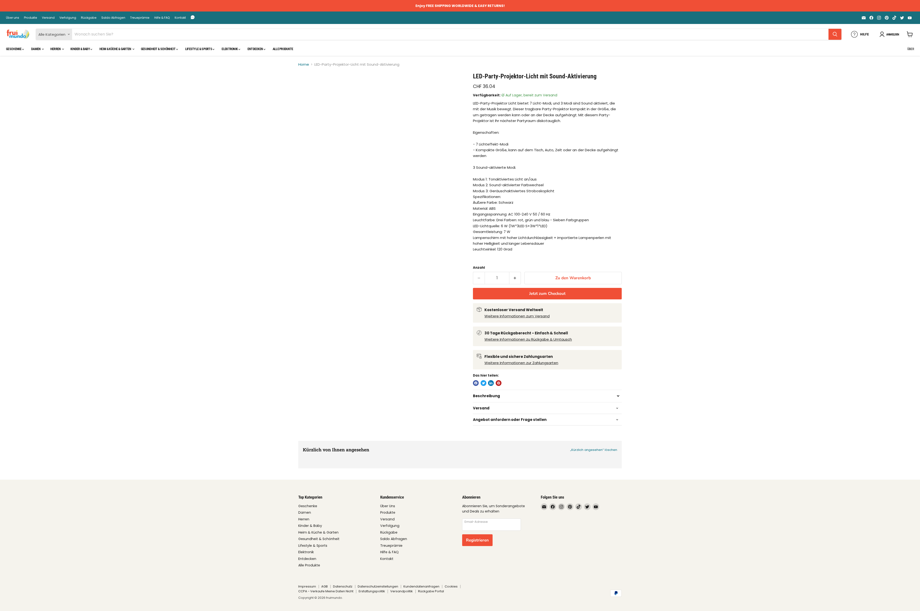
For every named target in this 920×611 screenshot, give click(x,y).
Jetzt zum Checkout (547, 293)
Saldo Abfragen (113, 17)
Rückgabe (89, 17)
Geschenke (14, 49)
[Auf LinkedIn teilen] (491, 383)
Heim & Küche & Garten (115, 49)
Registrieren (477, 540)
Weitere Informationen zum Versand (517, 316)
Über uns (12, 17)
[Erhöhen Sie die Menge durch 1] (515, 278)
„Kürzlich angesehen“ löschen (593, 450)
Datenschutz (342, 586)
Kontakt (180, 17)
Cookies (451, 586)
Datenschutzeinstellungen (378, 586)
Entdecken (255, 49)
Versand (48, 17)
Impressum (307, 586)
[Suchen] (834, 34)
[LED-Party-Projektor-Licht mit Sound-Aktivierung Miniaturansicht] (307, 86)
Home (303, 64)
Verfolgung (67, 17)
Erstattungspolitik (372, 591)
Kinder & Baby (80, 49)
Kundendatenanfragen (421, 586)
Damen (36, 49)
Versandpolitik (401, 591)
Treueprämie (140, 17)
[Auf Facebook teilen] (476, 383)
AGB (324, 586)
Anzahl (479, 267)
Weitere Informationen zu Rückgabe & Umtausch (528, 339)
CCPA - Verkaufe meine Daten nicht (325, 591)
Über (910, 49)
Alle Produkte (283, 49)
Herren (55, 49)
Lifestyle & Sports (199, 49)
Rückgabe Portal (431, 591)
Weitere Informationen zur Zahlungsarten (521, 362)
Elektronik (230, 49)
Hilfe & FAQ (162, 17)
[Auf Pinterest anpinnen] (498, 383)
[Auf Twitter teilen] (483, 383)
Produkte (30, 17)
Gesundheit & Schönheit (158, 49)
